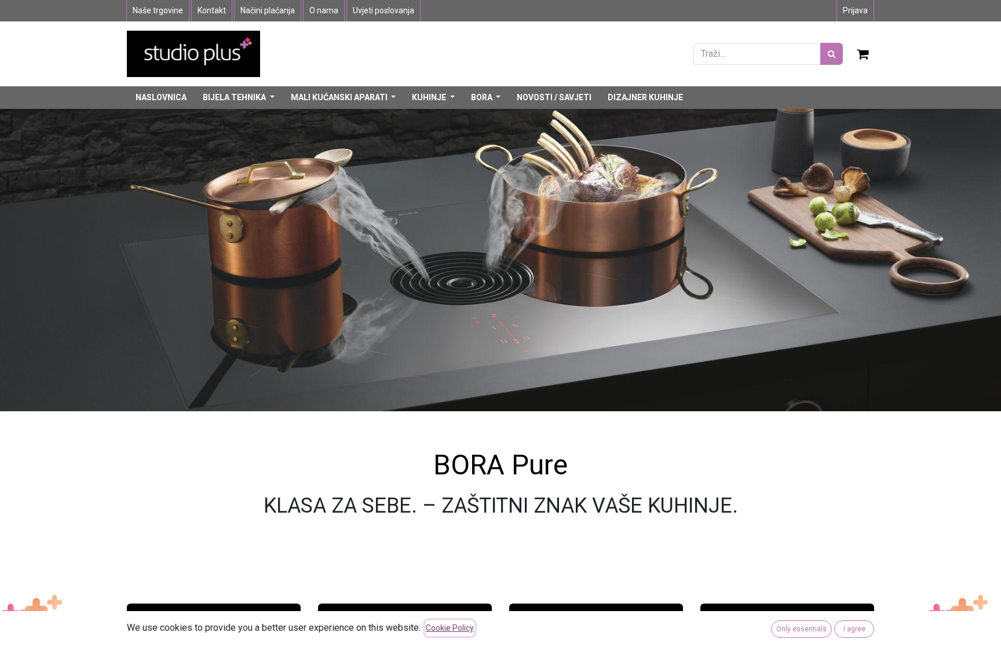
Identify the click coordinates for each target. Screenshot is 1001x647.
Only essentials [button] (801, 629)
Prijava (855, 10)
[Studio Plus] (193, 53)
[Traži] (831, 54)
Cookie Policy (450, 628)
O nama (323, 10)
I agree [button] (854, 629)
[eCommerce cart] (863, 53)
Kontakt (212, 10)
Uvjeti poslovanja (383, 10)
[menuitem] (161, 97)
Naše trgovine (158, 10)
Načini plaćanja (267, 10)
